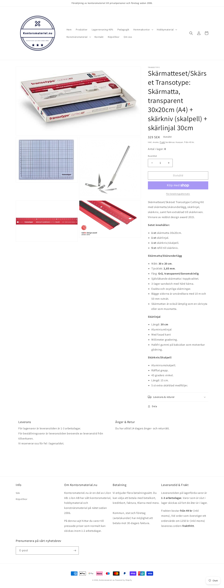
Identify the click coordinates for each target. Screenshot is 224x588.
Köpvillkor (21, 499)
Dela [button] (154, 406)
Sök (18, 493)
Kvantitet (152, 155)
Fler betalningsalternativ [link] (178, 193)
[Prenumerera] (75, 550)
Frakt (162, 142)
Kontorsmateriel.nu (107, 580)
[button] (143, 29)
